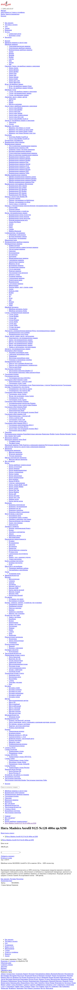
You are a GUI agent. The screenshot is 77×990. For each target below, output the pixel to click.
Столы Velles (13, 325)
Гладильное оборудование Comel (16, 380)
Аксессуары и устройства (17, 204)
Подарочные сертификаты (14, 140)
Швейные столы (10, 90)
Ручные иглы (13, 552)
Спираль (12, 581)
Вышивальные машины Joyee (19, 166)
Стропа (11, 631)
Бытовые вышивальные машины (20, 151)
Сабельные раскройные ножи (19, 354)
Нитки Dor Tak (14, 490)
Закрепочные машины (16, 262)
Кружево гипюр (14, 697)
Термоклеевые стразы (16, 751)
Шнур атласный (14, 709)
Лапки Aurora (13, 68)
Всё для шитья (10, 461)
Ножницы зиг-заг (15, 508)
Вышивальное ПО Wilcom (18, 195)
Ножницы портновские (17, 505)
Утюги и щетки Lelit (16, 418)
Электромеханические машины (19, 46)
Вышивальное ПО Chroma (18, 186)
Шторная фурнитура (12, 715)
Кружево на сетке (15, 691)
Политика (4, 961)
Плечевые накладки (11, 650)
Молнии (8, 577)
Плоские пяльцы (14, 198)
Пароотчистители (56, 385)
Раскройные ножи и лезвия (18, 517)
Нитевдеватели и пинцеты (18, 550)
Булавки (11, 541)
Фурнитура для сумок (12, 615)
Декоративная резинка (16, 731)
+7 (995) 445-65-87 (7, 9)
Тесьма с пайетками (15, 670)
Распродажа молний (16, 595)
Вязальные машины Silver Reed (15, 439)
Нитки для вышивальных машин (16, 213)
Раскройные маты (15, 515)
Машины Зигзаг (14, 264)
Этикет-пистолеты (15, 559)
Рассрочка (19, 879)
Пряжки (11, 628)
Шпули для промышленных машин (21, 341)
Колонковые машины (16, 265)
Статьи (7, 950)
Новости (8, 954)
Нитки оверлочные (15, 476)
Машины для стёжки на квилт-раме (21, 129)
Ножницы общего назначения (19, 512)
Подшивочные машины (17, 267)
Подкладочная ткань (12, 644)
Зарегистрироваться (12, 14)
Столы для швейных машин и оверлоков (23, 91)
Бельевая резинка (15, 733)
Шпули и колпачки (15, 104)
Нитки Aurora (13, 488)
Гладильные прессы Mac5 (17, 430)
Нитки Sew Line (14, 497)
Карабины (12, 619)
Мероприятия (9, 948)
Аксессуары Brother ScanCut (18, 119)
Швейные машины (11, 44)
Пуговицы (8, 597)
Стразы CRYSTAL (11, 755)
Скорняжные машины (16, 260)
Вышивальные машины (13, 144)
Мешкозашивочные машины (18, 258)
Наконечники (13, 622)
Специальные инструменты (18, 554)
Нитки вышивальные (16, 477)
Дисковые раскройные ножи (18, 352)
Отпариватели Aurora (16, 398)
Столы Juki (12, 318)
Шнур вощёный (14, 704)
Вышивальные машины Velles (19, 173)
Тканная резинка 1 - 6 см (17, 737)
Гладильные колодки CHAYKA (19, 378)
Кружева (8, 686)
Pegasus (11, 302)
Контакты (8, 37)
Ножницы (8, 503)
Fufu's (11, 227)
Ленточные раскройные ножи (19, 358)
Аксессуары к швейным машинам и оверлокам (21, 106)
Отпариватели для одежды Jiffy (19, 390)
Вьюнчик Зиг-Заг (15, 659)
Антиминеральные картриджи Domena (22, 403)
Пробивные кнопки (15, 606)
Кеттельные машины (52, 445)
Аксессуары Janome (15, 113)
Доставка (13, 879)
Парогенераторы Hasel (16, 410)
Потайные (12, 584)
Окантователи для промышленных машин (23, 338)
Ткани (7, 572)
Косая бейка (13, 679)
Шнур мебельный (15, 706)
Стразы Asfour (10, 758)
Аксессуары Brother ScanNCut (19, 138)
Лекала (11, 534)
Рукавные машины (15, 276)
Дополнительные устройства (19, 211)
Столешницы (13, 329)
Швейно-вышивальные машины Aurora (22, 177)
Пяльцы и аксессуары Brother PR (16, 196)
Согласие (12, 961)
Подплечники (13, 651)
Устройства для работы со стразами (17, 775)
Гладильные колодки (12, 376)
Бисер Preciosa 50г (15, 771)
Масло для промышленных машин (20, 345)
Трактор (11, 583)
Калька (11, 530)
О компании (9, 945)
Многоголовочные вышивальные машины (23, 155)
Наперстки (12, 548)
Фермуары (12, 635)
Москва (3, 10)
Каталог (3, 16)
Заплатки (12, 544)
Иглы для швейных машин (14, 84)
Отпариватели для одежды (20, 387)
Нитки (7, 463)
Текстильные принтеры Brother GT (21, 370)
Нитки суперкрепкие (16, 472)
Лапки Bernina (14, 70)
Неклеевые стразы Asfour (17, 762)
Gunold (11, 229)
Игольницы (13, 546)
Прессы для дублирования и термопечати (23, 365)
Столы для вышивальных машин (20, 93)
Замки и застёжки (15, 617)
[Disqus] (38, 911)
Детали (11, 124)
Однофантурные (14, 441)
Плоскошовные (14, 253)
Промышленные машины (13, 244)
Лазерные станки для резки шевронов (22, 149)
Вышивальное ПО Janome (18, 193)
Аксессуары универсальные (18, 115)
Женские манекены (15, 452)
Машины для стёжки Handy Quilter (21, 131)
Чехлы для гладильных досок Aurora (21, 396)
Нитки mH (12, 494)
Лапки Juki (12, 75)
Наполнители (13, 525)
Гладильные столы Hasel (17, 409)
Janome (11, 62)
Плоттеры (8, 135)
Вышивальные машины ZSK (19, 148)
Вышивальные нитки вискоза (19, 216)
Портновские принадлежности (15, 539)
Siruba (11, 303)
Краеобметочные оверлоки (32, 434)
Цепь (10, 633)
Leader (18, 436)
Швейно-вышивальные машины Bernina (22, 178)
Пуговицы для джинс (16, 599)
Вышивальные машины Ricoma (19, 169)
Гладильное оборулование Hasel (16, 407)
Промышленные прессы (13, 361)
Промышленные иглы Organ (18, 334)
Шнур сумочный (14, 708)
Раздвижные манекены (13, 450)
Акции (7, 28)
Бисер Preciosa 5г (14, 773)
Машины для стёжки (12, 126)
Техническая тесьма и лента (14, 673)
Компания (8, 30)
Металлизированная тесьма (18, 664)
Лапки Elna (13, 73)
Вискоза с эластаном (16, 648)
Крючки (11, 610)
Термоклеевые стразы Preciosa (19, 767)
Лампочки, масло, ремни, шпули (16, 97)
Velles (11, 305)
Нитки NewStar (14, 496)
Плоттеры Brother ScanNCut (18, 137)
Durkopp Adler (13, 291)
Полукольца (13, 626)
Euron (11, 225)
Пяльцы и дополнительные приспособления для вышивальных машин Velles (31, 206)
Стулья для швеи (14, 327)
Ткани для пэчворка (16, 523)
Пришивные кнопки (16, 604)
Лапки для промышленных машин (20, 340)
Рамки (11, 630)
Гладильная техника (12, 374)
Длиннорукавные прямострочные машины (23, 247)
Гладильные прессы (11, 385)
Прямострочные (14, 245)
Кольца (11, 621)
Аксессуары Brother (15, 109)
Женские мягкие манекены (18, 459)
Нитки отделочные (15, 467)
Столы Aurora (13, 314)
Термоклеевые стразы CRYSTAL (20, 757)
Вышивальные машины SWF (19, 171)
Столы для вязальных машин (19, 95)
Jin (10, 296)
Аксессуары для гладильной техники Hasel (23, 412)
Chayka (11, 59)
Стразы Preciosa (10, 766)
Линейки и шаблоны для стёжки (20, 519)
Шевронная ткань (11, 240)
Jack (10, 294)
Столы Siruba (13, 322)
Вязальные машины (11, 438)
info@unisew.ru (6, 12)
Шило (11, 555)
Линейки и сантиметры (17, 532)
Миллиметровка (14, 537)
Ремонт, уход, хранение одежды (20, 557)
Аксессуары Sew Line (16, 117)
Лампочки (12, 99)
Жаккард (12, 646)
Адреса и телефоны (18, 12)
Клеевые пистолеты (15, 563)
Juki (10, 64)
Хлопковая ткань (14, 573)
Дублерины (13, 642)
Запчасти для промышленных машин (17, 349)
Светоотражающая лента (17, 668)
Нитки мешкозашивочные (18, 470)
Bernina (11, 53)
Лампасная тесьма (15, 662)
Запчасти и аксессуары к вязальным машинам (29, 447)
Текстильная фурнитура (13, 653)
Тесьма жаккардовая (16, 660)
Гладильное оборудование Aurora (16, 392)
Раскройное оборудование (14, 351)
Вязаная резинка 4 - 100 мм (18, 735)
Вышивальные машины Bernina (19, 158)
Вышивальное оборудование (14, 142)
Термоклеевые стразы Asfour (18, 760)
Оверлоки (8, 66)
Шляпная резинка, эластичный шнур (21, 738)
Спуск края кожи (14, 269)
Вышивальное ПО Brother (18, 191)
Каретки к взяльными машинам (34, 445)
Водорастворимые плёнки (18, 236)
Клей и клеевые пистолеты (14, 561)
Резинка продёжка (15, 740)
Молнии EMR (13, 588)
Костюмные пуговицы (16, 601)
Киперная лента (14, 675)
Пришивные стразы (15, 753)
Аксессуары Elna (14, 111)
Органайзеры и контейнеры (18, 570)
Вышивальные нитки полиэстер (20, 215)
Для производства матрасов (18, 273)
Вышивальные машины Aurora (19, 157)
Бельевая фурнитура (12, 718)
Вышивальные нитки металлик (19, 218)
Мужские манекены (15, 454)
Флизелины (13, 639)
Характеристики (6, 881)
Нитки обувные (14, 468)
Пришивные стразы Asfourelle (19, 764)
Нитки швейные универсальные (20, 465)
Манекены (8, 448)
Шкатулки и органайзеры (13, 566)
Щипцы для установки (16, 613)
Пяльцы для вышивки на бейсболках (21, 200)
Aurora (11, 51)
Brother (11, 57)
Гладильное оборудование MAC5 (16, 423)
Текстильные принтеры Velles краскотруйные (24, 372)
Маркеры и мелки (15, 535)
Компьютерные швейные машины (20, 50)
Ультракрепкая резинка (17, 746)
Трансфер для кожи (15, 682)
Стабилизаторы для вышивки (15, 233)
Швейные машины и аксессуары (16, 42)
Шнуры (7, 699)
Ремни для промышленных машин (20, 343)
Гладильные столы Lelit (17, 419)
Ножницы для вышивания (18, 506)
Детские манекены (15, 456)
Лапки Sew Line (14, 80)
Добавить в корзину (7, 856)
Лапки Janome (13, 77)
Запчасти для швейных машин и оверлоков (19, 120)
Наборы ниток (14, 499)
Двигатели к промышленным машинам (18, 331)
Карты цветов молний (16, 590)
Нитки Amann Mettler (16, 486)
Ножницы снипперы (16, 510)
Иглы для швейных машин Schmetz (21, 88)
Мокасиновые (13, 285)
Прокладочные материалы (14, 637)
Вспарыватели (14, 543)
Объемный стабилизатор (17, 235)
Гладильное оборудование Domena (16, 401)
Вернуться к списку (7, 833)
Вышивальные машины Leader (19, 167)
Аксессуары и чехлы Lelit (17, 421)
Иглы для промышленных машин (43, 331)
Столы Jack (13, 323)
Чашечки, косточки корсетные (19, 726)
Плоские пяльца (14, 209)
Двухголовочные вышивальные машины (23, 146)
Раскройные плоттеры (12, 776)
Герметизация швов (15, 280)
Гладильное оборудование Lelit (15, 414)
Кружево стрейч (14, 688)
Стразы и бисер (10, 747)
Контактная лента (15, 677)
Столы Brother (14, 316)
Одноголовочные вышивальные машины (23, 153)
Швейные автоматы (11, 307)
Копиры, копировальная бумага (19, 528)
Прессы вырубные (15, 367)
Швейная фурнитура (12, 575)
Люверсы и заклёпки (16, 612)
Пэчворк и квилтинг (16, 514)
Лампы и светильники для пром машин (22, 347)
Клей (10, 564)
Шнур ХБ (12, 702)
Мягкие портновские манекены (15, 457)
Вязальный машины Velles (14, 445)
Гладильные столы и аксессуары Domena (23, 405)
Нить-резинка (13, 479)
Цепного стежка (14, 274)
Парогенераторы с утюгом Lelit (19, 416)
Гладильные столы (25, 385)
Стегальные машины (16, 283)
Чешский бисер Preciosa (13, 769)
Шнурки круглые (15, 713)
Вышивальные (14, 282)
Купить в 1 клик (6, 858)
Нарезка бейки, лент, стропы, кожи (21, 287)
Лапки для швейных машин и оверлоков (26, 66)
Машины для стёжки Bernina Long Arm (22, 133)
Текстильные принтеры (13, 369)
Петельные (12, 256)
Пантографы (13, 207)
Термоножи (13, 356)
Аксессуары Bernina (15, 108)
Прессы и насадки (15, 608)
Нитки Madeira (14, 492)
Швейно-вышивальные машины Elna (21, 182)
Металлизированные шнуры (18, 700)
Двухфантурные (14, 443)
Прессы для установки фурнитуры (20, 363)
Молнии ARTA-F (15, 586)
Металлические (14, 579)
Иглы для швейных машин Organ (20, 86)
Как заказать (9, 23)
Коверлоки (46, 434)
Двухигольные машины (17, 249)
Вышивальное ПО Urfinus (18, 187)
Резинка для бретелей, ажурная (19, 720)
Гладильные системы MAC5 (18, 427)
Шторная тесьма (14, 717)
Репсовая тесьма (14, 666)
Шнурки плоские (15, 711)
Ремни (11, 102)
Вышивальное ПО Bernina (18, 189)
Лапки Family (13, 79)
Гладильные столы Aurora (17, 399)
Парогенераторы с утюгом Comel (20, 381)
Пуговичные (13, 254)
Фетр (6, 514)
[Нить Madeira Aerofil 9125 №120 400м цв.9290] (21, 836)
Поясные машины (15, 271)
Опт (6, 26)
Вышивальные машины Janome (19, 164)
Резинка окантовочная (16, 728)
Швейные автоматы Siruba (18, 311)
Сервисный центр (15, 34)
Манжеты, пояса (14, 742)
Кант (10, 684)
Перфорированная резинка (18, 744)
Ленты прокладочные (16, 641)
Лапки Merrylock (14, 82)
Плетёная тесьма (14, 671)
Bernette (11, 55)
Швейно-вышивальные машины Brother (22, 180)
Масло (11, 100)
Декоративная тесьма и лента (15, 655)
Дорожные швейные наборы (18, 568)
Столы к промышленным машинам (17, 312)
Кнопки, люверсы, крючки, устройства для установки (23, 602)
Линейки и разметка (12, 526)
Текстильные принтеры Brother (15, 780)
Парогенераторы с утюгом (41, 385)
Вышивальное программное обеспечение (19, 184)
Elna (10, 61)
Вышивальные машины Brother (19, 160)
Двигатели (12, 122)
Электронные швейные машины (20, 48)
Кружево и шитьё (15, 695)
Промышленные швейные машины (17, 242)
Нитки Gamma (14, 474)
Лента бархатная (14, 657)
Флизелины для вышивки (17, 238)
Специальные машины (16, 278)
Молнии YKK (14, 593)
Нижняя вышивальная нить (18, 220)
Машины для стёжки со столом (19, 128)
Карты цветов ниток (16, 501)
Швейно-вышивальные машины (16, 175)
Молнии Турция (14, 592)
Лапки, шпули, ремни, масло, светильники (19, 336)
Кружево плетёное (15, 689)
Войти (3, 14)
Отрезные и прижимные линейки (20, 360)
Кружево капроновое (16, 693)
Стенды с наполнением (17, 483)
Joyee (10, 298)
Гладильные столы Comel (17, 383)
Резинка (7, 729)
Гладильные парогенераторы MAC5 (21, 425)
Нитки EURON (14, 481)
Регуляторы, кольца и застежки (19, 724)
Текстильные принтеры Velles (37, 780)
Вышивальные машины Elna (18, 162)
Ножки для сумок (15, 624)
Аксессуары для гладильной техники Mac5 (23, 428)
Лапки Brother (13, 71)
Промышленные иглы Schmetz (19, 332)
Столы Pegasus (14, 320)
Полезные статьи (14, 35)
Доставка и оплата (11, 24)
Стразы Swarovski (11, 749)
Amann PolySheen (15, 222)
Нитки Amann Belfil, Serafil (18, 485)
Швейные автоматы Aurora (18, 309)
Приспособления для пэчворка (19, 521)
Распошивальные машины (14, 434)
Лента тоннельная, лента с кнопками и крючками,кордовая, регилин (32, 722)
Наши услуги (9, 947)
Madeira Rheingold (15, 231)
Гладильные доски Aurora (17, 394)
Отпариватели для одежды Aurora (20, 389)
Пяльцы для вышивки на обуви (19, 202)
